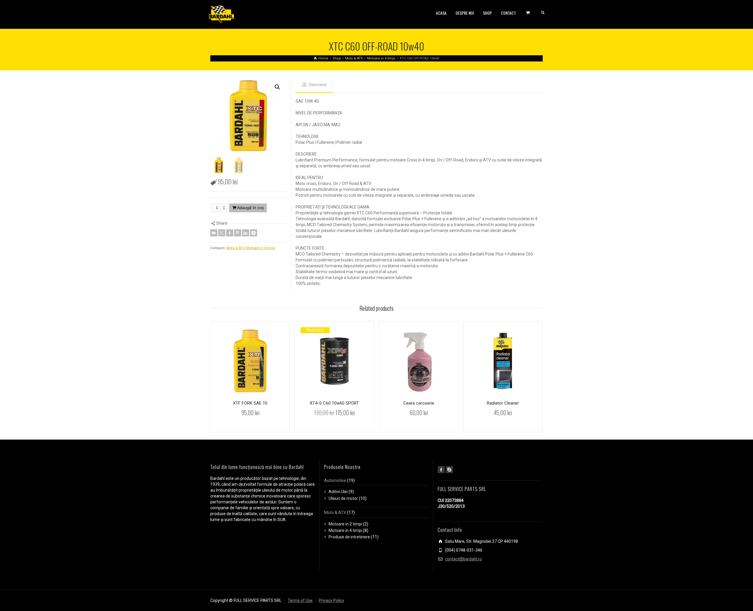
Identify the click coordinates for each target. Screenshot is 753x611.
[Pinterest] (237, 232)
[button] (277, 87)
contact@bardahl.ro (463, 559)
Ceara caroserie (418, 403)
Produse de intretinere (349, 537)
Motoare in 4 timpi (260, 248)
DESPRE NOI (465, 13)
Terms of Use (300, 600)
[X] (221, 232)
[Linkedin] (245, 232)
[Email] (213, 232)
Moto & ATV (235, 248)
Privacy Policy (331, 600)
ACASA (441, 13)
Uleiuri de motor (343, 498)
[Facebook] (229, 232)
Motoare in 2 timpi (345, 524)
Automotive (335, 480)
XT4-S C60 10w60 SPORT (334, 403)
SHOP (487, 13)
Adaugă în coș (250, 207)
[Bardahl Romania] (221, 14)
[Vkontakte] (253, 232)
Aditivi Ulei (338, 491)
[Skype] (449, 469)
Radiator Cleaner (503, 403)
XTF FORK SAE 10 (250, 403)
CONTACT (508, 13)
